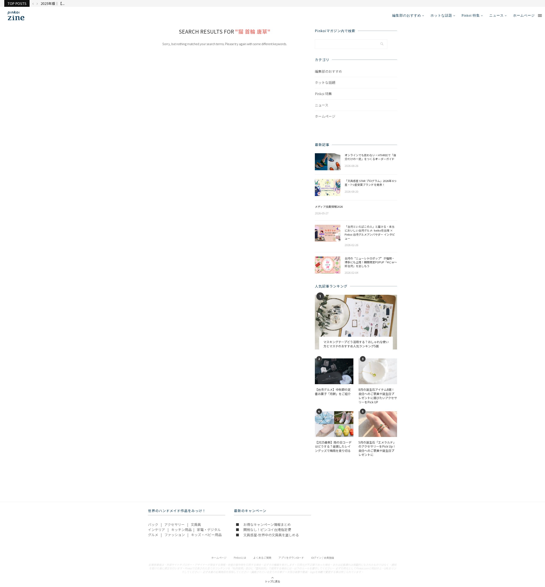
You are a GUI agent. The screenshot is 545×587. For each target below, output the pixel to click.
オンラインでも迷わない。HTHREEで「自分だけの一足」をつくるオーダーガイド (370, 157)
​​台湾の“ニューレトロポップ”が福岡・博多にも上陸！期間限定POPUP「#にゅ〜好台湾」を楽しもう (371, 262)
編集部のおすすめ (406, 15)
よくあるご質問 (262, 557)
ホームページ (524, 15)
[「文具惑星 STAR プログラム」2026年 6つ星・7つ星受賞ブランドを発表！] (327, 187)
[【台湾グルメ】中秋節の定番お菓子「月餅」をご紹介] (334, 371)
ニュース (496, 15)
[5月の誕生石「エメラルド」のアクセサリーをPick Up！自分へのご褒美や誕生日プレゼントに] (378, 424)
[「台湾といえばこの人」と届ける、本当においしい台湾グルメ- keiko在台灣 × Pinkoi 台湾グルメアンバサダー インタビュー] (327, 233)
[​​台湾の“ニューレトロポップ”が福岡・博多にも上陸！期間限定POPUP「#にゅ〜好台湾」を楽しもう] (327, 264)
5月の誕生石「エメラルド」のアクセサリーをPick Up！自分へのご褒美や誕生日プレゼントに (377, 448)
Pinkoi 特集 (471, 15)
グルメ (153, 534)
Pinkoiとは (240, 557)
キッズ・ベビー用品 (206, 534)
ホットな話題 (441, 15)
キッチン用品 (181, 529)
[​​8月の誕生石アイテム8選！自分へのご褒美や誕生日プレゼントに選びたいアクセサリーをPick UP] (378, 371)
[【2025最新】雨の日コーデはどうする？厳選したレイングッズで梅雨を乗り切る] (334, 424)
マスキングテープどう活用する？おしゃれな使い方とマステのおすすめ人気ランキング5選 (356, 344)
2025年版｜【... (53, 3)
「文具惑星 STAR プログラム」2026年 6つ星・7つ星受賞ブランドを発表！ (370, 183)
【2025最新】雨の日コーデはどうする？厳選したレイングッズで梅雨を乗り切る (333, 446)
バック (153, 524)
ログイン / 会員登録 (322, 557)
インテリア (156, 529)
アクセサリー (174, 524)
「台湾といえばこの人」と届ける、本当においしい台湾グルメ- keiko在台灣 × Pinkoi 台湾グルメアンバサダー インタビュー (370, 232)
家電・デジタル (209, 529)
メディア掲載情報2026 (329, 207)
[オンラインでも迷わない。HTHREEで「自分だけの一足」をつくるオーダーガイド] (327, 161)
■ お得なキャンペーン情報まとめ (263, 524)
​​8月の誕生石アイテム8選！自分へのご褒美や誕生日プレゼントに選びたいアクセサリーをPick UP (378, 396)
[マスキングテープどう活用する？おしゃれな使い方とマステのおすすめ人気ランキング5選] (356, 322)
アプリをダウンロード (291, 557)
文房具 (196, 524)
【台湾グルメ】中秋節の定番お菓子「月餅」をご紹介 (333, 392)
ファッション (174, 534)
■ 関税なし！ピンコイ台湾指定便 (263, 529)
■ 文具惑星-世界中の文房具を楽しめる (267, 534)
